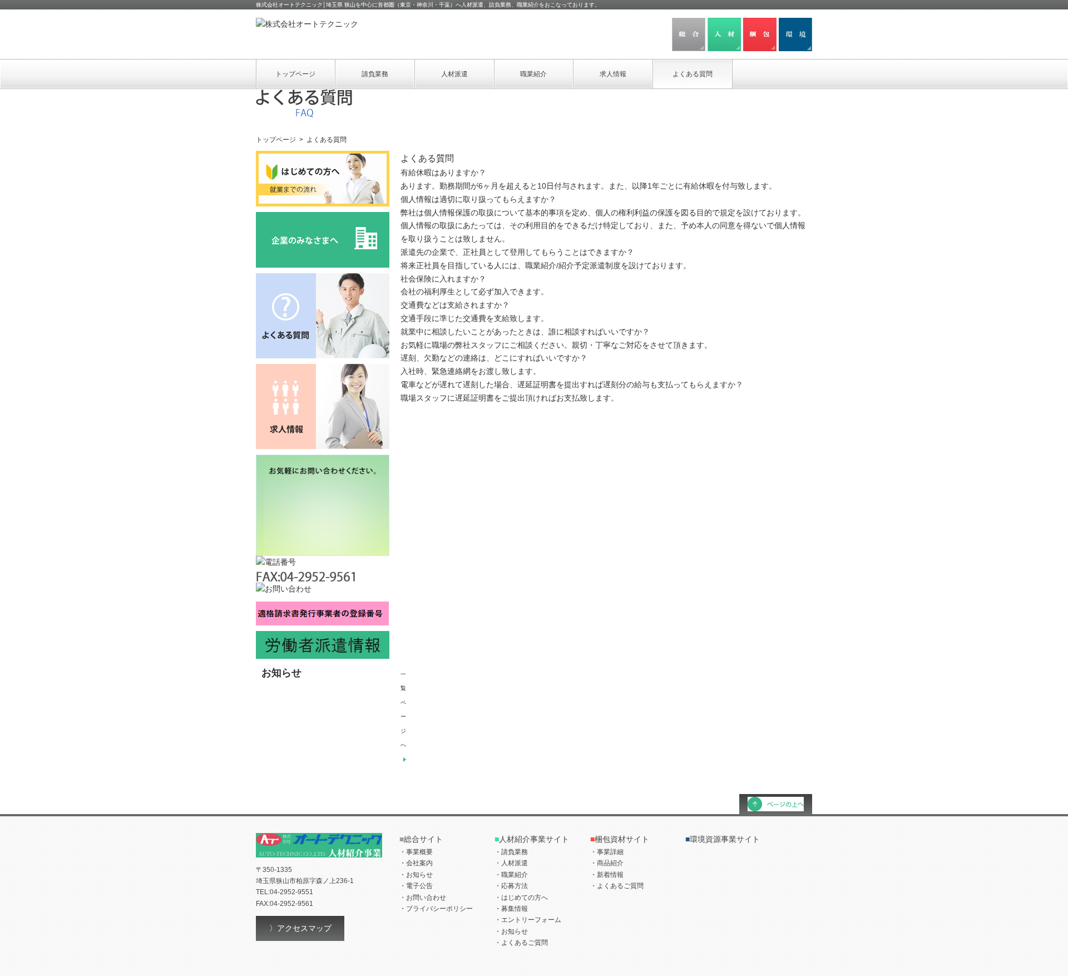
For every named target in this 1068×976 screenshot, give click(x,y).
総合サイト (421, 839)
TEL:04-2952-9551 (284, 892)
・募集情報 (511, 909)
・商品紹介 (607, 863)
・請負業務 (511, 852)
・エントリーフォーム (528, 920)
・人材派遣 (511, 863)
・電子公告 (416, 886)
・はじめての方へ (521, 897)
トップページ (276, 140)
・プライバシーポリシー (436, 909)
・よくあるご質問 (521, 943)
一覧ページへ (403, 709)
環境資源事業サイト (722, 839)
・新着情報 (607, 875)
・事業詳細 (607, 852)
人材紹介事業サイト (532, 839)
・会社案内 (416, 863)
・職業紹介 (511, 875)
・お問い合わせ (422, 897)
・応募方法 (511, 886)
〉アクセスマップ (300, 928)
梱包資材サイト (619, 839)
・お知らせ (416, 875)
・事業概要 (416, 852)
